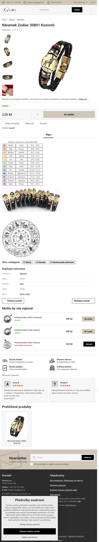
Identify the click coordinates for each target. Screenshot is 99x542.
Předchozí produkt (14, 301)
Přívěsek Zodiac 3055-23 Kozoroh (28, 317)
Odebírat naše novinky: (18, 462)
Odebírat (87, 457)
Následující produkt (82, 301)
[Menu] (94, 9)
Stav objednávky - (57, 480)
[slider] (17, 30)
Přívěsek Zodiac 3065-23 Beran (27, 343)
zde (79, 501)
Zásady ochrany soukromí (30, 524)
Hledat (77, 10)
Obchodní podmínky (58, 485)
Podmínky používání (76, 536)
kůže (21, 284)
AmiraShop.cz (71, 505)
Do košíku (69, 114)
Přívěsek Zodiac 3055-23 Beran (27, 330)
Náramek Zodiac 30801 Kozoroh (16, 442)
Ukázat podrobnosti (30, 537)
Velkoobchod (55, 494)
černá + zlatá (25, 294)
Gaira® (12, 128)
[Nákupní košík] (88, 9)
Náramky (23, 273)
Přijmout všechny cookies (30, 531)
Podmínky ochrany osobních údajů (63, 490)
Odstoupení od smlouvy (73, 480)
